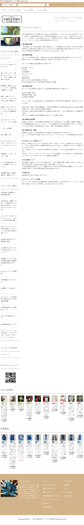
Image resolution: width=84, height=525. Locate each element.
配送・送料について (49, 488)
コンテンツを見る (42, 10)
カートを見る (68, 492)
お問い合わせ (68, 496)
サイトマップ (5, 354)
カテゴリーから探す (14, 10)
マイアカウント (69, 481)
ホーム (4, 10)
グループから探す (29, 10)
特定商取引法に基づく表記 (51, 496)
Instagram (46, 503)
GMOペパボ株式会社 (30, 36)
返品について (47, 492)
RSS (44, 507)
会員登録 (67, 485)
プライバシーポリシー (50, 499)
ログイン (67, 488)
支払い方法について (49, 485)
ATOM (49, 507)
